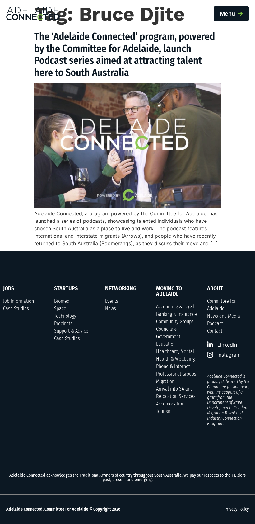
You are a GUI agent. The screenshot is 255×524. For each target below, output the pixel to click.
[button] (231, 13)
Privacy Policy (237, 509)
